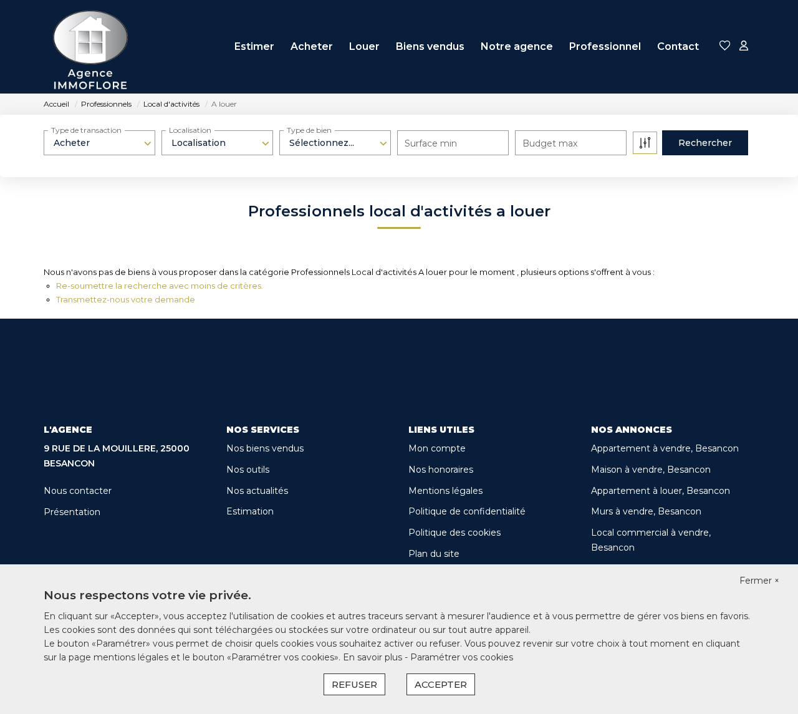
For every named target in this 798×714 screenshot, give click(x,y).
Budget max (549, 143)
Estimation (250, 511)
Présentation (72, 512)
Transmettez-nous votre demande (125, 299)
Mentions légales (445, 490)
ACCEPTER (441, 684)
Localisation (190, 130)
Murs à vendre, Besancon (646, 511)
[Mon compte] (743, 46)
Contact (678, 46)
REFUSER (354, 684)
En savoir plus (374, 657)
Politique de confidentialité (467, 511)
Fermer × (759, 580)
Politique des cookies (454, 532)
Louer (364, 46)
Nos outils (247, 469)
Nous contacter (78, 490)
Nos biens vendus (265, 448)
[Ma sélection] (725, 46)
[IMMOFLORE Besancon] (90, 47)
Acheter (312, 46)
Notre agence (517, 46)
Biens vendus (430, 46)
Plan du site (433, 553)
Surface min (431, 143)
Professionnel (605, 46)
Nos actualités (257, 490)
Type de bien (309, 130)
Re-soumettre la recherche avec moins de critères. (159, 286)
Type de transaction (86, 130)
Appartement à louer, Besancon (660, 490)
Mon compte (437, 448)
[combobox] (99, 143)
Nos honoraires (440, 469)
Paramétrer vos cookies (461, 657)
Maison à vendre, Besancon (651, 469)
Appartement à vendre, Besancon (665, 448)
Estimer (254, 46)
